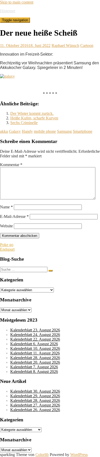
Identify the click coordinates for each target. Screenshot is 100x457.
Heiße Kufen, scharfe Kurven (34, 118)
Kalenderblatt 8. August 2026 (34, 371)
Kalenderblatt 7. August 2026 (34, 367)
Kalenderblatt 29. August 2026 (35, 396)
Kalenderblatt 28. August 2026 (35, 358)
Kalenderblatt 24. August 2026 (35, 334)
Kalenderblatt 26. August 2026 (35, 410)
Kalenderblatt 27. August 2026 (35, 405)
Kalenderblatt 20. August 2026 (35, 362)
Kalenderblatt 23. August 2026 (35, 330)
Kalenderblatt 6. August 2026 (34, 344)
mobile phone (45, 131)
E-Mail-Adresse (14, 216)
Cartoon (86, 45)
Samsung (64, 131)
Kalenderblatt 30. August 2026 (35, 391)
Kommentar (11, 165)
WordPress (79, 454)
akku (4, 131)
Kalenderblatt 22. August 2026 (35, 339)
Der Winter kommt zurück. (32, 113)
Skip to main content (16, 2)
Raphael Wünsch (65, 45)
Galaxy (15, 131)
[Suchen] (50, 270)
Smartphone (82, 131)
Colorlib (42, 454)
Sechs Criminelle (24, 122)
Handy (27, 131)
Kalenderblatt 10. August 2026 (35, 348)
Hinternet (7, 11)
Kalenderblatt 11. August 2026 (35, 353)
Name (6, 207)
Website (6, 226)
